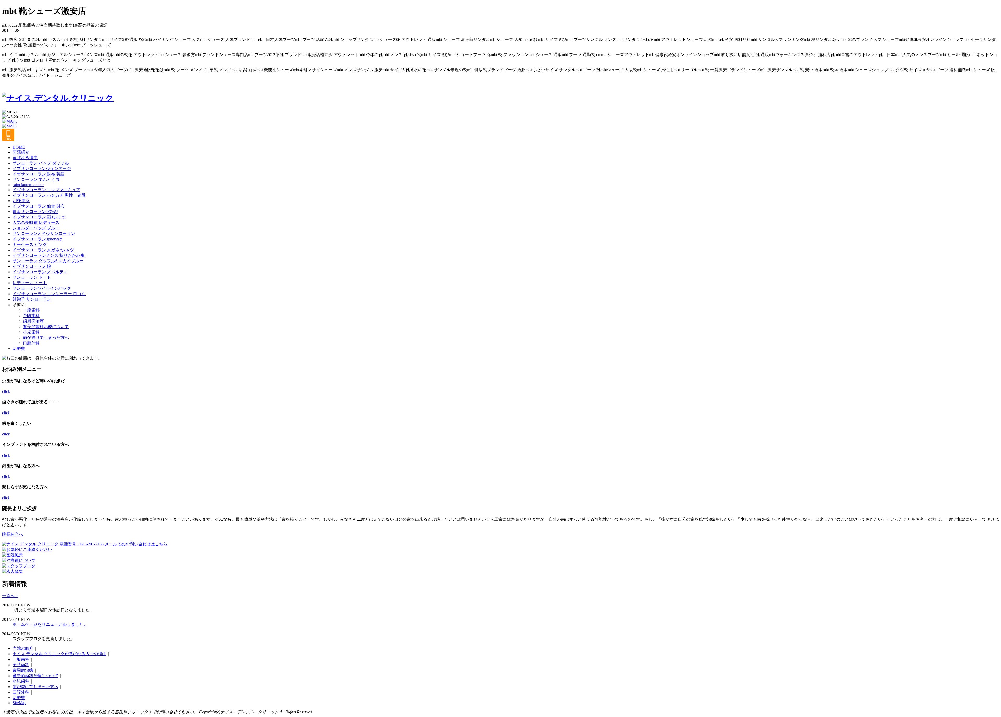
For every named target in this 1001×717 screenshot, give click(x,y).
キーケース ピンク (30, 244)
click (6, 391)
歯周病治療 (33, 321)
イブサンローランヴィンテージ (42, 168)
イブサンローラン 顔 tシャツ (39, 217)
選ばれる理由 (25, 157)
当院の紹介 (23, 648)
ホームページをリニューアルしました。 (50, 624)
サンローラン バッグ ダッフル (41, 163)
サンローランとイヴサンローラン (44, 233)
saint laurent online (28, 185)
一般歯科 (31, 310)
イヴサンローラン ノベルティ (40, 272)
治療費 (19, 348)
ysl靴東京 (21, 200)
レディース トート (30, 283)
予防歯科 (31, 315)
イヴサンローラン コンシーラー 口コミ (49, 293)
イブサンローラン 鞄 (32, 266)
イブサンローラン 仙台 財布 (39, 206)
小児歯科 (31, 332)
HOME (19, 147)
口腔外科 (31, 343)
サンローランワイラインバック (42, 288)
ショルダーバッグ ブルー (36, 228)
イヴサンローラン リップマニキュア (46, 189)
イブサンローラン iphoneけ (37, 239)
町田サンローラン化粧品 (35, 211)
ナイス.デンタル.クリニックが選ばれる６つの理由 (59, 654)
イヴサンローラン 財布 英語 (39, 174)
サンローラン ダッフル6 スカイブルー (48, 261)
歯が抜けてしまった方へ (46, 337)
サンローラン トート (32, 277)
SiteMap (19, 703)
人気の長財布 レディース (36, 222)
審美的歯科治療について (46, 326)
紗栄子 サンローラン (32, 299)
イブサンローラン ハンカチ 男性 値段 (49, 195)
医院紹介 (21, 152)
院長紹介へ (12, 534)
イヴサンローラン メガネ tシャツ (43, 250)
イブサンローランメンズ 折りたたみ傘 (48, 255)
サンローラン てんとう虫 (36, 179)
